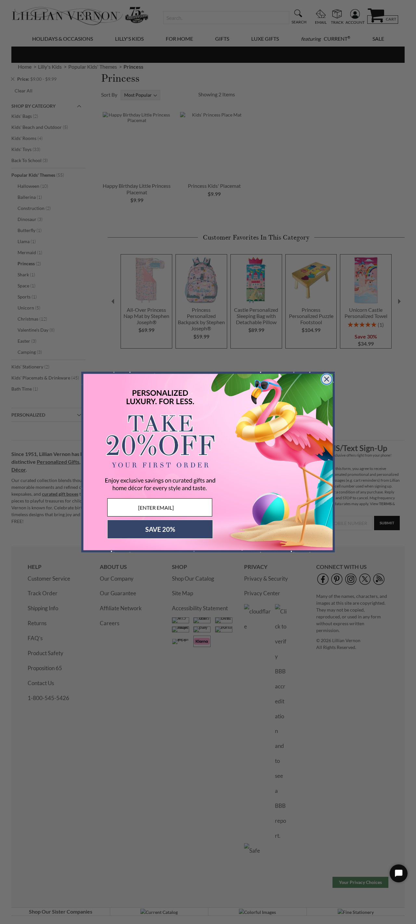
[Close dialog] (326, 379)
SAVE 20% (160, 529)
